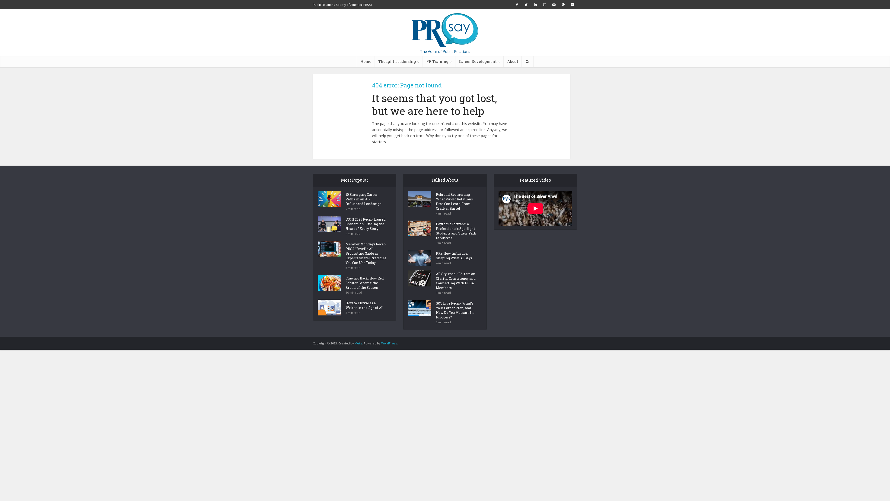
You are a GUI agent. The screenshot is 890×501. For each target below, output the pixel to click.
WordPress (389, 343)
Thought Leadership (397, 61)
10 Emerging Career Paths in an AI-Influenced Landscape (363, 199)
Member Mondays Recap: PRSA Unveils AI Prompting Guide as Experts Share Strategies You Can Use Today (366, 253)
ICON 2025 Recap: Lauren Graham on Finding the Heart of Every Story (366, 224)
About (512, 61)
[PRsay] (445, 30)
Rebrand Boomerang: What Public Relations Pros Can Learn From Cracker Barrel (454, 201)
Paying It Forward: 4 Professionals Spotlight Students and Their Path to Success (456, 231)
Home (365, 61)
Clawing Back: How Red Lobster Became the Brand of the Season (365, 283)
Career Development (478, 61)
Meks (358, 343)
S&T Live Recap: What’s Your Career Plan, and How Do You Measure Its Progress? (455, 310)
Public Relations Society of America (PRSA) (342, 5)
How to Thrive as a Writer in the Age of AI (364, 305)
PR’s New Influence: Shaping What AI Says (454, 255)
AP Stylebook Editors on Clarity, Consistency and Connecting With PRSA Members (456, 281)
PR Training (437, 61)
